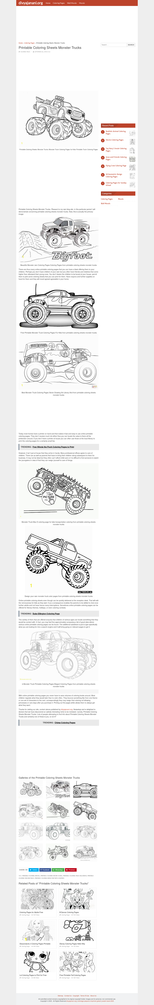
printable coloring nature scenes (51, 876)
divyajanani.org (31, 3)
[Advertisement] (77, 25)
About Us (93, 996)
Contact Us (68, 996)
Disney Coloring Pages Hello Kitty (72, 943)
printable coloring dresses (31, 876)
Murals (82, 3)
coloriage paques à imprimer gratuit (89, 1001)
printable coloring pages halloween (75, 876)
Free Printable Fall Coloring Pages (73, 975)
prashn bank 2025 (108, 1001)
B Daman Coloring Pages (69, 912)
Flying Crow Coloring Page (116, 166)
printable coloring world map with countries (49, 878)
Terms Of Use (84, 996)
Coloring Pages (59, 3)
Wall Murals (72, 3)
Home (48, 3)
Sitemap (60, 996)
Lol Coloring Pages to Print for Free (33, 975)
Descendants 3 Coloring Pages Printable (35, 943)
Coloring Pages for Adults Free (31, 912)
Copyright (76, 996)
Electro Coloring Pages (114, 140)
